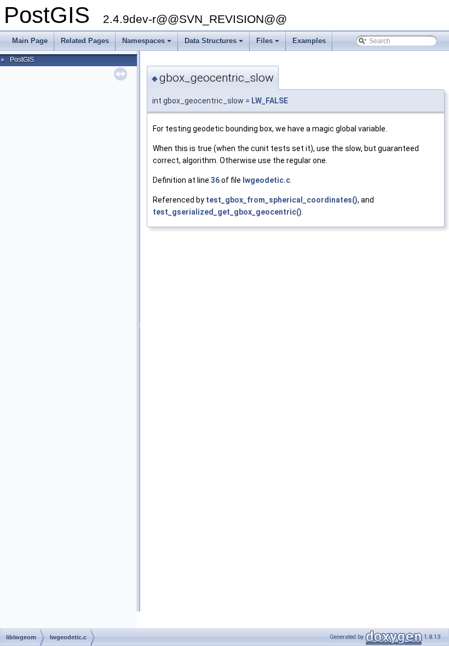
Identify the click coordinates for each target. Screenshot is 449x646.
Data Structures (215, 44)
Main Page (30, 41)
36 (215, 180)
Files (268, 44)
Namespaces (147, 44)
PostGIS (22, 60)
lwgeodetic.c (266, 180)
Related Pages (85, 41)
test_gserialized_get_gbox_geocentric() (227, 211)
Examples (309, 41)
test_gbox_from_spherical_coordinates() (282, 199)
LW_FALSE (269, 100)
